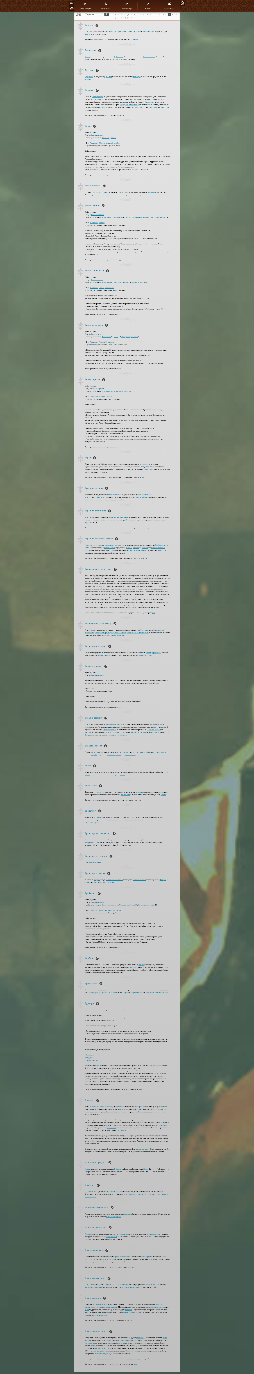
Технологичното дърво (115, 635)
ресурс (160, 724)
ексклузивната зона (110, 1307)
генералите (140, 792)
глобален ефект (109, 547)
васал (87, 1309)
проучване (144, 630)
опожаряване (120, 1106)
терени (98, 545)
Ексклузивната (111, 820)
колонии (129, 31)
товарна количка (160, 752)
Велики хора (127, 8)
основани (88, 550)
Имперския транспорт (113, 724)
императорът (162, 1125)
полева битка (94, 1106)
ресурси (135, 520)
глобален (122, 500)
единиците (89, 522)
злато (107, 732)
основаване (144, 464)
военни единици (104, 655)
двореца (123, 1130)
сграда (137, 630)
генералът (140, 1106)
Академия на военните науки (137, 632)
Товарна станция (139, 879)
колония (148, 494)
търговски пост (154, 1234)
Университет (89, 632)
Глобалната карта (114, 494)
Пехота (101, 287)
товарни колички (107, 882)
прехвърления (147, 1256)
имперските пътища (153, 1284)
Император (103, 107)
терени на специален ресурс (98, 500)
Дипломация (169, 8)
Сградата (88, 31)
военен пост (161, 1307)
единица (142, 752)
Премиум (123, 735)
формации (136, 76)
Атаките (136, 547)
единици (95, 195)
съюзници (115, 732)
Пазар (145, 1169)
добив (115, 992)
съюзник (153, 732)
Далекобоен (94, 396)
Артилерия (117, 910)
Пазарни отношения (135, 1194)
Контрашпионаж (149, 57)
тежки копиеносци (119, 195)
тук (123, 115)
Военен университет (102, 632)
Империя (129, 547)
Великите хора (97, 96)
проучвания (156, 652)
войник (148, 752)
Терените (88, 497)
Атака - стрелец (107, 391)
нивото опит (125, 794)
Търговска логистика (151, 1194)
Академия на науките (118, 632)
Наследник (124, 104)
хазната (108, 1340)
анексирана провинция (119, 517)
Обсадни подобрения (127, 905)
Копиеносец (109, 287)
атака (141, 520)
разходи (98, 992)
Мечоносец (109, 342)
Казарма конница (97, 214)
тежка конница (146, 195)
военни (122, 775)
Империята (164, 990)
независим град (130, 755)
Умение (87, 57)
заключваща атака (109, 729)
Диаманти (89, 1055)
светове (98, 1065)
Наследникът (149, 102)
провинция (111, 755)
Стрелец (109, 396)
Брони (128, 217)
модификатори (147, 469)
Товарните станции (92, 842)
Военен (148, 8)
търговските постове (112, 545)
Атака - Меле (106, 217)
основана (141, 494)
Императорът (133, 104)
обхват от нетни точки (136, 550)
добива (127, 520)
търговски (137, 31)
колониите (98, 497)
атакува (120, 192)
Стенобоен (116, 143)
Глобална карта (85, 8)
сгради (148, 652)
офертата (127, 1214)
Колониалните (90, 545)
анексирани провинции (117, 31)
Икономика (105, 8)
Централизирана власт (158, 217)
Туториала (135, 39)
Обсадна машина (105, 143)
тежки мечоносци (133, 195)
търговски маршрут (130, 1312)
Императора (112, 840)
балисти (165, 195)
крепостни (152, 192)
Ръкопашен (94, 143)
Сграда (87, 724)
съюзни (141, 964)
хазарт (87, 34)
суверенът (102, 990)
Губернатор (118, 57)
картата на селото (145, 655)
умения (163, 794)
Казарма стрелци (97, 388)
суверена (107, 76)
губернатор (111, 1127)
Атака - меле (106, 282)
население (88, 1343)
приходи (91, 992)
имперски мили (111, 1236)
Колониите (130, 1351)
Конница (102, 222)
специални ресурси (160, 992)
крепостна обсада (106, 1106)
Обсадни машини (97, 135)
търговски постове (158, 547)
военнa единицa (102, 192)
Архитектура (159, 630)
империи (128, 1309)
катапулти (156, 195)
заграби (94, 755)
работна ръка (107, 992)
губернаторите (100, 792)
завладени (149, 992)
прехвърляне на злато (139, 732)
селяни (93, 1345)
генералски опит (161, 1109)
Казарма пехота (97, 280)
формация (88, 79)
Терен (87, 517)
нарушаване (153, 107)
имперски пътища (104, 1348)
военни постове (148, 31)
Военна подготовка (109, 137)
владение (139, 1337)
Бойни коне (118, 217)
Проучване (89, 76)
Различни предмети (93, 1060)
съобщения (133, 967)
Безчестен (141, 107)
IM (128, 1304)
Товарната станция (154, 729)
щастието (145, 1149)
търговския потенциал (114, 1191)
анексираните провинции (133, 820)
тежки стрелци (106, 195)
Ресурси (89, 1057)
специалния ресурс (133, 1359)
